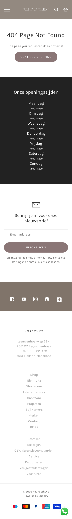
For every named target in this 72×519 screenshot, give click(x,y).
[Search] (56, 9)
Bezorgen (34, 445)
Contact (34, 421)
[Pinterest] (47, 299)
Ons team (34, 398)
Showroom (34, 386)
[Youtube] (24, 299)
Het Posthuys (41, 491)
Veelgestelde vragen (34, 468)
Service (34, 456)
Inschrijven (36, 247)
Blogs (34, 427)
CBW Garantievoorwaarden (34, 450)
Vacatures (34, 474)
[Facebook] (12, 299)
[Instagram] (35, 299)
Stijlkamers (34, 409)
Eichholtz (34, 380)
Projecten (34, 404)
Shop (34, 375)
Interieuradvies (34, 392)
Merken (34, 415)
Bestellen (34, 439)
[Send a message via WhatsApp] (64, 511)
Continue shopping (35, 57)
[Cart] (65, 9)
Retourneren (34, 462)
